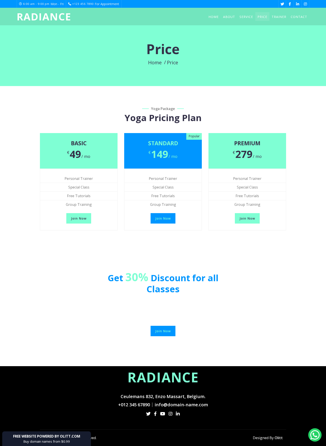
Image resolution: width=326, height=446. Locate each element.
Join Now (78, 218)
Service (246, 17)
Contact (299, 17)
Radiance (44, 17)
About (229, 17)
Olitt (279, 437)
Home (213, 17)
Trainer (279, 17)
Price (262, 17)
